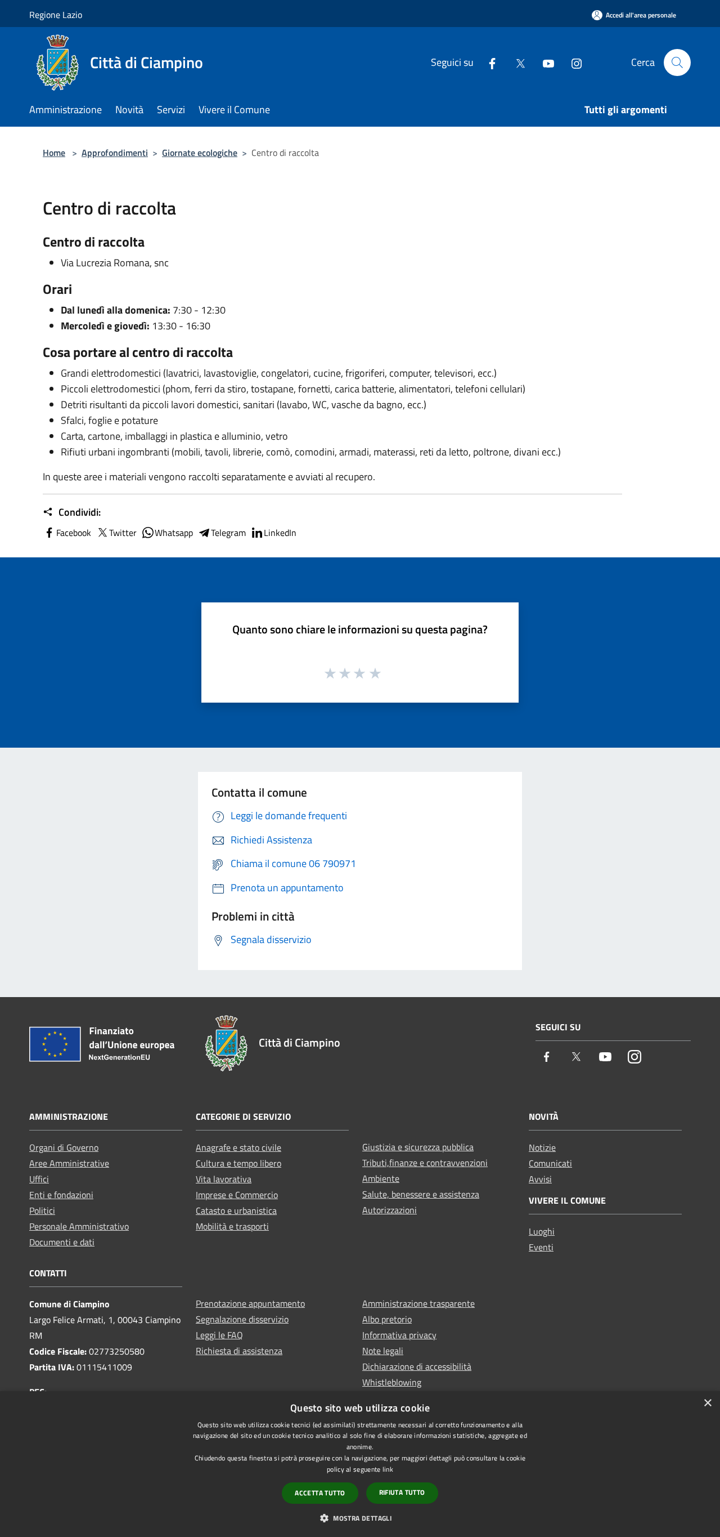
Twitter (123, 532)
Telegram (228, 532)
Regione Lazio (55, 14)
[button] (360, 1517)
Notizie (542, 1147)
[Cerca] (677, 62)
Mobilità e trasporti (232, 1226)
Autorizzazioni (389, 1210)
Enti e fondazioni (61, 1194)
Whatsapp (174, 532)
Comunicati (550, 1163)
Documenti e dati (61, 1242)
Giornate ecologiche (199, 152)
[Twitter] (516, 62)
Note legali (382, 1350)
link (387, 1469)
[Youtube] (544, 62)
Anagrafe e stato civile (238, 1147)
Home (54, 152)
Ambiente (380, 1178)
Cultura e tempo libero (238, 1163)
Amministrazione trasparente (418, 1303)
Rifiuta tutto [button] (402, 1492)
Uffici (39, 1179)
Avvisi (540, 1179)
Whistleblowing (391, 1382)
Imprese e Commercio (237, 1194)
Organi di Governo (63, 1147)
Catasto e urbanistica (236, 1210)
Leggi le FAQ (219, 1335)
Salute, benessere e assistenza (420, 1194)
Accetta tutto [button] (320, 1492)
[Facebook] (487, 62)
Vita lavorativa (223, 1179)
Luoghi (542, 1231)
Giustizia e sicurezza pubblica (418, 1147)
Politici (42, 1210)
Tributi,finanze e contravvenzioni (425, 1162)
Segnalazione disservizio (242, 1319)
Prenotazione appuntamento (250, 1303)
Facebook (73, 532)
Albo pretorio (387, 1319)
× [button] (707, 1403)
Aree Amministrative (69, 1163)
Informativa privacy (399, 1335)
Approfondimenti (115, 152)
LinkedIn (280, 532)
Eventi (541, 1247)
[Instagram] (572, 62)
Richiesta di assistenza (239, 1350)
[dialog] (360, 1464)
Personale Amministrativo (79, 1226)
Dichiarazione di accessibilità (416, 1366)
